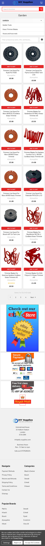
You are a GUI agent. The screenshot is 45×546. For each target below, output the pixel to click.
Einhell (26, 482)
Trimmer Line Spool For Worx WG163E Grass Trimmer (11, 154)
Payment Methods (8, 471)
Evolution (26, 520)
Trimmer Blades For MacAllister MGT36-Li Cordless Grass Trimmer (34, 234)
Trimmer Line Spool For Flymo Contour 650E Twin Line (34, 72)
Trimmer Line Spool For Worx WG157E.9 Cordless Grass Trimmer (11, 113)
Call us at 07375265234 (22, 451)
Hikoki (4, 524)
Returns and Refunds (9, 479)
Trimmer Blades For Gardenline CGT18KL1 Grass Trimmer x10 (33, 113)
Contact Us (6, 490)
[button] (42, 39)
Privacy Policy (7, 475)
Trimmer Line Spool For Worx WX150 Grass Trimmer (11, 194)
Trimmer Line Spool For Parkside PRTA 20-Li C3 (33, 194)
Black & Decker (29, 471)
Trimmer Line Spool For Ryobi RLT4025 (11, 71)
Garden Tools (7, 25)
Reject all (17, 543)
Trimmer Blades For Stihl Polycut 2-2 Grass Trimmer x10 (34, 275)
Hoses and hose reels (10, 33)
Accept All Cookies (32, 543)
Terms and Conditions (9, 486)
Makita (4, 509)
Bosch (26, 475)
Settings (6, 543)
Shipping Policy (7, 482)
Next (32, 297)
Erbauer (27, 486)
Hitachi (4, 512)
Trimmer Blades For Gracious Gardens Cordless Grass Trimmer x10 (11, 275)
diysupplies (6, 520)
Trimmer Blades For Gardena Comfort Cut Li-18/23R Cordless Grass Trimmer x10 (34, 154)
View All (26, 524)
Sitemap (5, 494)
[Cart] (42, 3)
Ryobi (25, 516)
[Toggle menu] (3, 3)
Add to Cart (11, 66)
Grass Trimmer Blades (10, 29)
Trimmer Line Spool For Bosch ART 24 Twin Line (11, 233)
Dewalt (26, 479)
